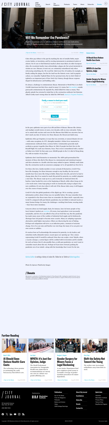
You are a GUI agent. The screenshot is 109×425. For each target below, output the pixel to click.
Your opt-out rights (103, 421)
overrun (46, 211)
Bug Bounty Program (101, 404)
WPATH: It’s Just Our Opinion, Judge (93, 69)
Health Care (40, 52)
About (82, 4)
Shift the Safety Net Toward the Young (94, 360)
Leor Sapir (33, 355)
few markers (73, 87)
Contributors (80, 396)
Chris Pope (86, 355)
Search (48, 4)
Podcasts (67, 4)
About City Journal (81, 392)
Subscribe (91, 4)
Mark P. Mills (6, 355)
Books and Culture (59, 402)
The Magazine (56, 4)
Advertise (98, 395)
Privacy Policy (64, 118)
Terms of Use (99, 402)
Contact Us (79, 408)
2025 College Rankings (38, 4)
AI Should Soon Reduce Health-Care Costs (94, 58)
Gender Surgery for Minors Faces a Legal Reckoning (96, 80)
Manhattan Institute (101, 398)
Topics (75, 4)
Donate (99, 4)
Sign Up (54, 116)
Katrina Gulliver (31, 33)
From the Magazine (60, 398)
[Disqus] (54, 306)
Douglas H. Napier (62, 355)
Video (56, 404)
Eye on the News (9, 380)
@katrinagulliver (75, 256)
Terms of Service (54, 120)
